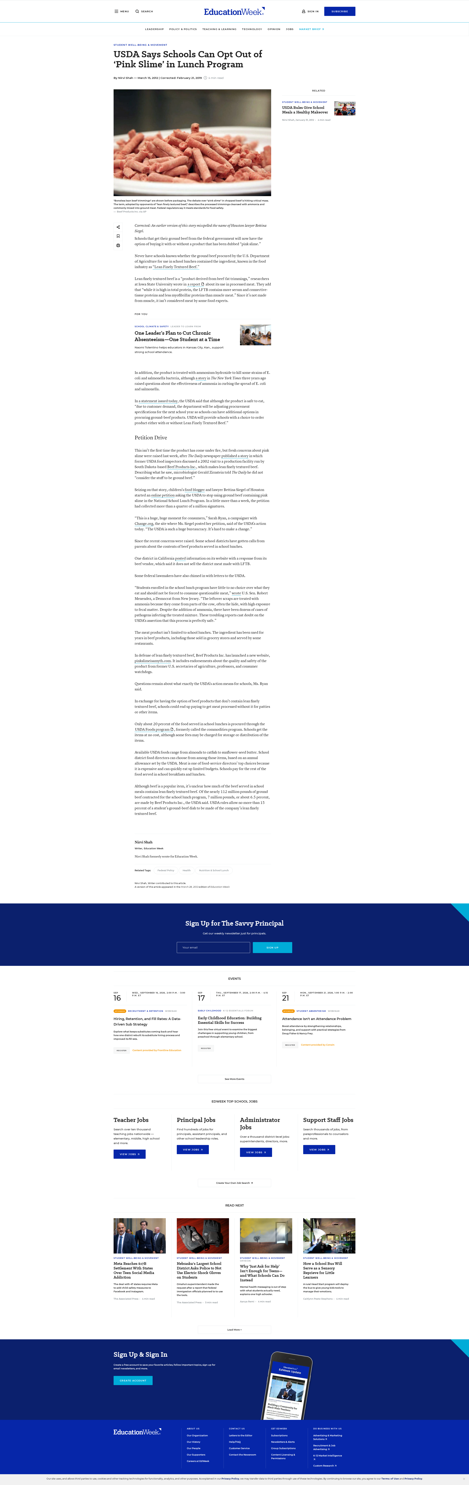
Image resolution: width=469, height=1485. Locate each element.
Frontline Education (169, 1050)
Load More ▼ (234, 1329)
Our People (193, 1448)
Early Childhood (209, 1010)
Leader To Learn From (186, 326)
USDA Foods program (152, 729)
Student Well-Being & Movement (140, 45)
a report (194, 284)
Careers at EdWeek (198, 1461)
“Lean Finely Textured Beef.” (176, 266)
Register (122, 1050)
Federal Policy (166, 870)
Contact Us (237, 1428)
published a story (234, 455)
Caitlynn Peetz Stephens (318, 1298)
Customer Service (239, 1448)
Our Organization (197, 1435)
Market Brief (310, 29)
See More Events (234, 1079)
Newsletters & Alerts (283, 1442)
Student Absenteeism (311, 1011)
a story (201, 378)
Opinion (274, 29)
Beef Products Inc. (181, 466)
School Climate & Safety (152, 326)
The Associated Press (126, 1298)
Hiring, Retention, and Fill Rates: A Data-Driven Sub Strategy (147, 1021)
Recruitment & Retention (145, 1011)
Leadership (154, 29)
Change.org (144, 523)
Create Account (133, 1380)
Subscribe (340, 11)
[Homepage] (234, 11)
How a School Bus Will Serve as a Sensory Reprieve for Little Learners (322, 1270)
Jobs (289, 29)
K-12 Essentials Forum (238, 1010)
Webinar (171, 1011)
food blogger (195, 489)
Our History (193, 1442)
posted (180, 558)
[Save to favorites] (118, 236)
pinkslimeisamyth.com (153, 660)
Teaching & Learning (219, 29)
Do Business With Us (327, 1428)
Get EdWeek (279, 1428)
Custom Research (324, 1465)
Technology (252, 29)
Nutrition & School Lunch (214, 870)
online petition (163, 495)
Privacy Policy (230, 1478)
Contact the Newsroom (242, 1454)
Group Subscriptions (283, 1448)
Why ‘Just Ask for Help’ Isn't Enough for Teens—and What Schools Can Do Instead (262, 1273)
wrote (236, 593)
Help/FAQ (235, 1442)
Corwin (330, 1044)
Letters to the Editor (240, 1435)
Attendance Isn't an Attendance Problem (316, 1019)
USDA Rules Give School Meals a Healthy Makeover (305, 110)
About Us (193, 1428)
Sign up (272, 947)
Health (187, 870)
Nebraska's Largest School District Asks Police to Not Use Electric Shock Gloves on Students (199, 1270)
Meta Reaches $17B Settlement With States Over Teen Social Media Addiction (134, 1270)
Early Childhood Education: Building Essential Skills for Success (230, 1020)
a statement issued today (158, 400)
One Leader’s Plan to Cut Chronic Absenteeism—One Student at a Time (177, 336)
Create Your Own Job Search (233, 1183)
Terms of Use (390, 1478)
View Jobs (128, 1154)
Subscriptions (279, 1435)
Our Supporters (196, 1454)
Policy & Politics (183, 29)
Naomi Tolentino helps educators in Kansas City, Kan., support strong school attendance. (179, 350)
